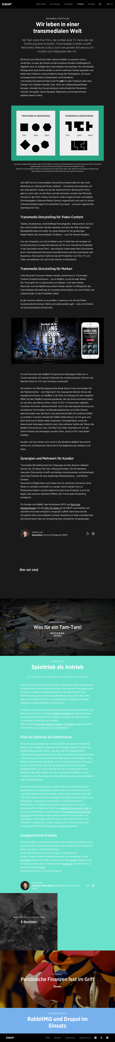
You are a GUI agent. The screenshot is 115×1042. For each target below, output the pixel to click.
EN (112, 4)
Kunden (91, 4)
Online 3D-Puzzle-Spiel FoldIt (74, 808)
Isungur (73, 860)
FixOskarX (67, 863)
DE (108, 4)
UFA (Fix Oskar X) (53, 508)
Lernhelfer (25, 860)
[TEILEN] (87, 533)
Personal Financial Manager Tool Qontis (55, 724)
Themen (80, 4)
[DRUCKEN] (93, 533)
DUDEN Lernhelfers (61, 713)
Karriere (68, 4)
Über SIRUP (41, 4)
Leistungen (55, 4)
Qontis (42, 867)
